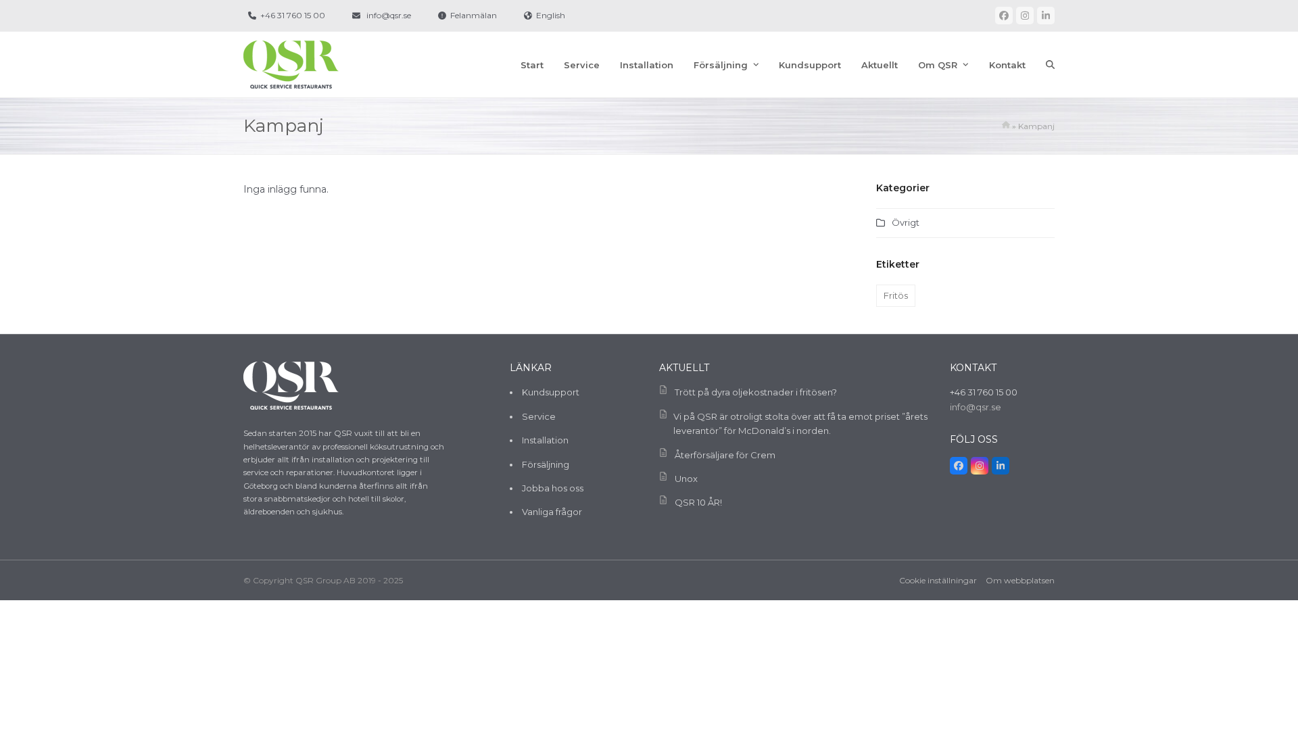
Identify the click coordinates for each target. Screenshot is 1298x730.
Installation (545, 440)
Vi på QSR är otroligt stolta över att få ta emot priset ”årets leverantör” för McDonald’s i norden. (800, 423)
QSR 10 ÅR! (698, 502)
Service (539, 416)
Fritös (896, 295)
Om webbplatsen (1020, 580)
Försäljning (545, 464)
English (550, 15)
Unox (686, 478)
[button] (1050, 65)
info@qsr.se (388, 15)
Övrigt (905, 222)
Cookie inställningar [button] (938, 580)
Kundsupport (550, 392)
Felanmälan (473, 15)
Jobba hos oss (552, 488)
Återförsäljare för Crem (725, 454)
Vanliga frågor (552, 511)
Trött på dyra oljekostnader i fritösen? (756, 392)
